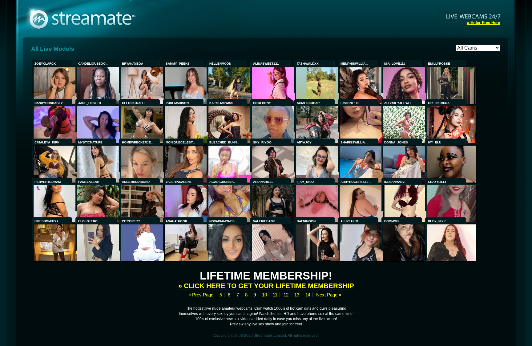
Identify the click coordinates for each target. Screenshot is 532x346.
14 (307, 294)
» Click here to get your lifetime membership (266, 286)
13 (296, 294)
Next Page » (328, 294)
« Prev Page (200, 294)
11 (275, 294)
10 (264, 294)
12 (286, 294)
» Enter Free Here (483, 22)
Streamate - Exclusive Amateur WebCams (85, 18)
